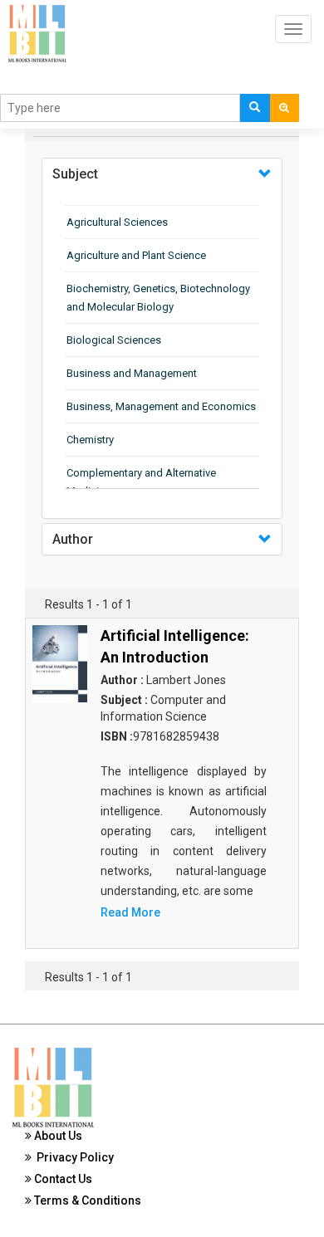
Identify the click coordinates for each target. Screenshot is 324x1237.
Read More (130, 912)
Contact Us (62, 1179)
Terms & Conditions (86, 1200)
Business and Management (131, 373)
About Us (57, 1135)
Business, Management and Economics (161, 406)
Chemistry (90, 439)
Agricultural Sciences (117, 222)
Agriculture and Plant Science (136, 255)
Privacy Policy (73, 1157)
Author (72, 539)
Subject (75, 174)
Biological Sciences (113, 340)
